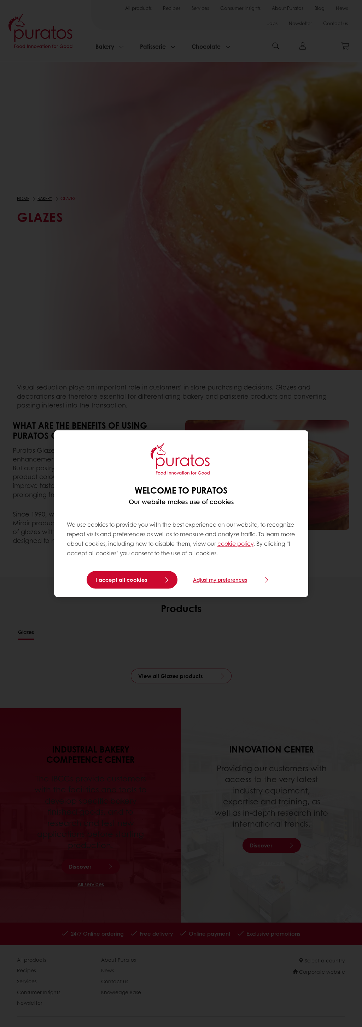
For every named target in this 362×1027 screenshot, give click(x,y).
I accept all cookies (121, 580)
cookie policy (235, 544)
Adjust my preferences (220, 579)
